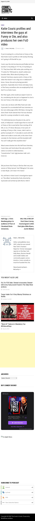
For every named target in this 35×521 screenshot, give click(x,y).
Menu (5, 18)
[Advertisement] (17, 350)
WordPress (4, 518)
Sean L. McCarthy (10, 48)
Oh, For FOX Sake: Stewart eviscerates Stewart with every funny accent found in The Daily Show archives (17, 285)
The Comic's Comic (16, 516)
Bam (11, 518)
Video (2, 25)
